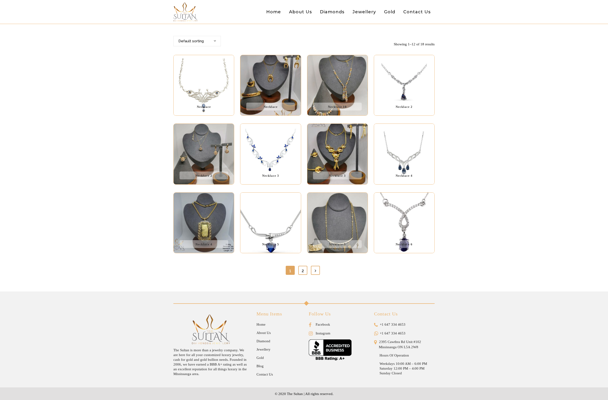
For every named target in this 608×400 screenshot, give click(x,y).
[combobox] (197, 41)
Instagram (322, 333)
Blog (260, 366)
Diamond (263, 341)
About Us (263, 333)
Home (261, 324)
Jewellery (263, 349)
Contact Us (264, 374)
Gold (260, 358)
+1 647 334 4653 (392, 324)
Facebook (322, 324)
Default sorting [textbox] (191, 41)
